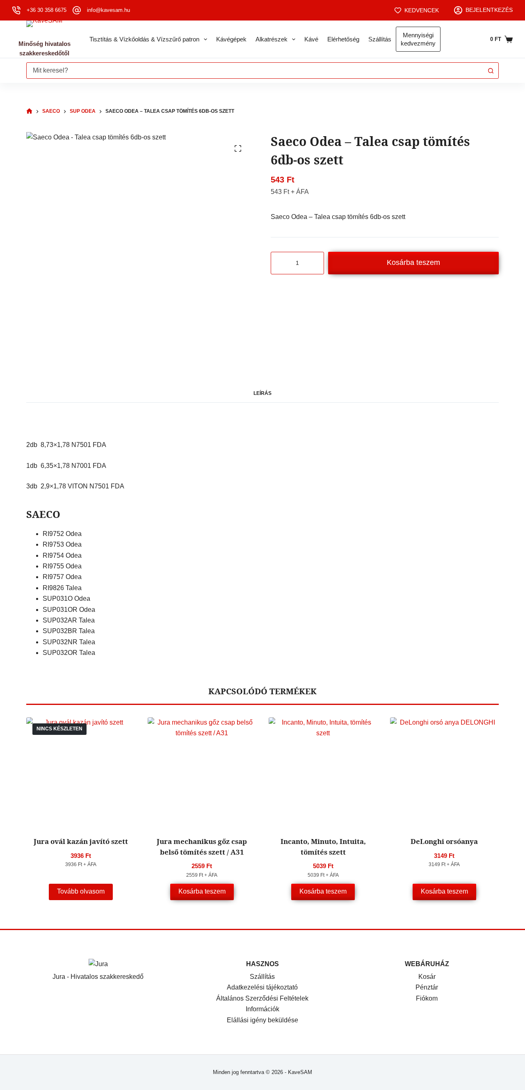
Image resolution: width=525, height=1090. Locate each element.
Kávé (311, 39)
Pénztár (426, 987)
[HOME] (29, 111)
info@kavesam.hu (108, 10)
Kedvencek (421, 10)
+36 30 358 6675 (46, 10)
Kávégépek (231, 39)
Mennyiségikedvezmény (418, 39)
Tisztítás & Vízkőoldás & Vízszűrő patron (144, 39)
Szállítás (379, 39)
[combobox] (255, 70)
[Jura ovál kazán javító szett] (80, 771)
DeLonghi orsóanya (444, 841)
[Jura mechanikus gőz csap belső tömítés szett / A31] (202, 771)
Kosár (427, 976)
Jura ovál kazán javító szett (81, 841)
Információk (262, 1009)
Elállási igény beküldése (262, 1020)
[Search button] (490, 70)
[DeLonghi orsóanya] (444, 771)
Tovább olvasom (81, 891)
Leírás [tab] (262, 393)
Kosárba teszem (413, 262)
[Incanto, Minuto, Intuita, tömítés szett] (323, 771)
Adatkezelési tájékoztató (262, 987)
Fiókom (427, 998)
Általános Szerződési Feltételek (262, 998)
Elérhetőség (343, 39)
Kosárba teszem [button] (202, 891)
